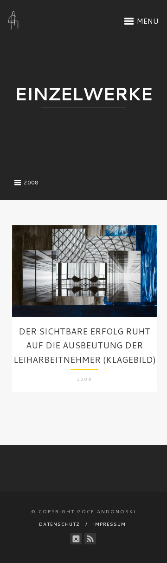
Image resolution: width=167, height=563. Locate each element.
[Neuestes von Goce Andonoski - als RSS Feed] (90, 538)
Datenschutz (59, 524)
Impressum (109, 524)
